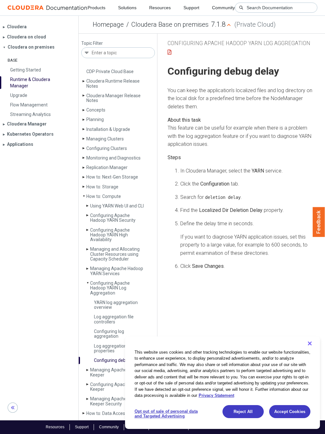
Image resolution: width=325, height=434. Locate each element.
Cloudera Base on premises (170, 24)
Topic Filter (92, 43)
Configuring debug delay (118, 360)
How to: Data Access (106, 413)
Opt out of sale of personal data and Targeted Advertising (166, 414)
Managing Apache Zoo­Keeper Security (113, 401)
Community (223, 7)
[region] (222, 382)
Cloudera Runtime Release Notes (113, 83)
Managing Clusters (105, 138)
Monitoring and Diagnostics (113, 157)
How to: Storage (102, 186)
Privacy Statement (216, 395)
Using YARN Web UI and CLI (117, 205)
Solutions (127, 7)
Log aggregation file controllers (114, 319)
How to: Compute (103, 196)
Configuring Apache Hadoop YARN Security (113, 218)
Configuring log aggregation (109, 334)
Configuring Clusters (106, 148)
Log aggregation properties (110, 348)
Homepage (108, 24)
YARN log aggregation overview (116, 305)
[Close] (310, 343)
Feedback (319, 222)
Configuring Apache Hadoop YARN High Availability (110, 234)
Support (191, 7)
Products (96, 7)
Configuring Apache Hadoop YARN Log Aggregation (110, 288)
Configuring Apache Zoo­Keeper (115, 387)
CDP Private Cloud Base (110, 71)
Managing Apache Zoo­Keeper (113, 372)
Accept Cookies (289, 411)
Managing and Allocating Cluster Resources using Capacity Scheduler (115, 254)
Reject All (243, 411)
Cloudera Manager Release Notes (113, 98)
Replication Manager (107, 167)
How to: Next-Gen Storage (112, 177)
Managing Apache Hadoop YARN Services (116, 271)
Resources (160, 7)
